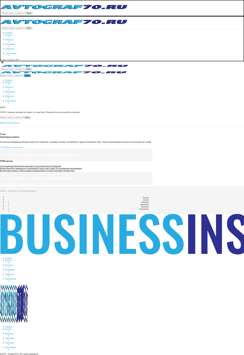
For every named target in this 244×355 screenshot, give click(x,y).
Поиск (29, 13)
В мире (8, 35)
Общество (9, 49)
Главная (8, 33)
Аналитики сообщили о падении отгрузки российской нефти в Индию (38, 178)
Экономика (10, 44)
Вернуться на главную (9, 123)
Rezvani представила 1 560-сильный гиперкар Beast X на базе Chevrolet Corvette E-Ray (37, 171)
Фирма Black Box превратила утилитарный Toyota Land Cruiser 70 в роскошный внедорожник (41, 168)
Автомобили (11, 53)
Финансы (9, 39)
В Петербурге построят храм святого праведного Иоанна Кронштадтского (41, 155)
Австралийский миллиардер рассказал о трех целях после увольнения (30, 166)
